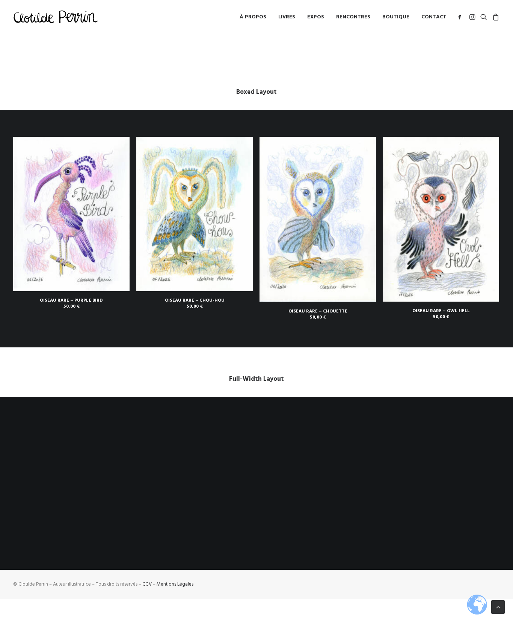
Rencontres (353, 17)
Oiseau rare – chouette (317, 311)
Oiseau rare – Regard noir (373, 518)
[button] (461, 16)
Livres (286, 17)
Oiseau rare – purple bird (71, 300)
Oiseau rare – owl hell (441, 311)
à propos (253, 17)
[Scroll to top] (498, 606)
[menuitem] (253, 16)
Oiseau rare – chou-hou (195, 300)
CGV (147, 584)
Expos (315, 17)
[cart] (495, 16)
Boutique (395, 17)
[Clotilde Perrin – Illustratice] (55, 16)
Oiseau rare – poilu (450, 518)
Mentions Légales (175, 584)
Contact (434, 17)
